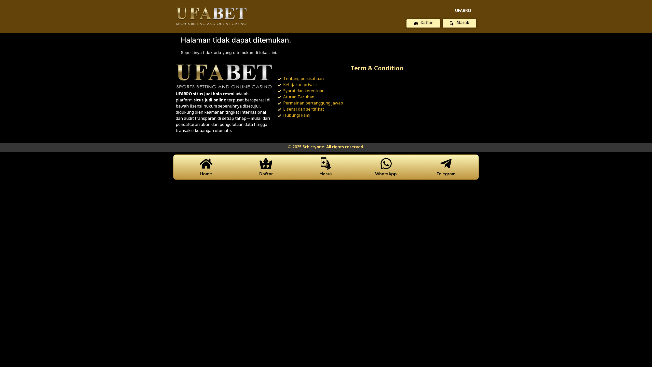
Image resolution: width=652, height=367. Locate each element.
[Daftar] (266, 163)
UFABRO (463, 10)
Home (206, 173)
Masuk (326, 173)
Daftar (266, 173)
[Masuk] (326, 163)
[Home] (206, 163)
